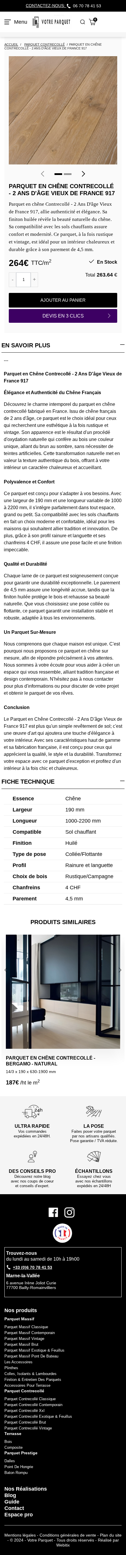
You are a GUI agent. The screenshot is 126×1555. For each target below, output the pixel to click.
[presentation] (42, 173)
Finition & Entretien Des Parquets (32, 1379)
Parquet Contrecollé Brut (25, 1422)
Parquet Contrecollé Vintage (28, 1428)
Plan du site (111, 1535)
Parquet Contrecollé (24, 1390)
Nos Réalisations (25, 1489)
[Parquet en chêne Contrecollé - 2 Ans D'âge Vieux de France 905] (63, 110)
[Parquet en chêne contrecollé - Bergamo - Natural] (63, 992)
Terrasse (12, 1433)
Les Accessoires (18, 1362)
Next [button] (120, 969)
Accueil (11, 44)
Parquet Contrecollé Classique (30, 1399)
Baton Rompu (16, 1472)
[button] (58, 174)
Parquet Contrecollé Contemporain (33, 1405)
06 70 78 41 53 (87, 6)
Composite (13, 1447)
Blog (10, 1495)
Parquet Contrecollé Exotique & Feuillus (38, 1416)
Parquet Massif (19, 1319)
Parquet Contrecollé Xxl (24, 1410)
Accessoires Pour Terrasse (27, 1385)
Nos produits (20, 1310)
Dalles (9, 1461)
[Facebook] (55, 1212)
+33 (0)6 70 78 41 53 (32, 1267)
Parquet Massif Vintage (24, 1338)
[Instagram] (69, 1212)
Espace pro (18, 1515)
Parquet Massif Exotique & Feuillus (34, 1350)
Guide (11, 1502)
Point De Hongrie (18, 1467)
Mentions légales (20, 1535)
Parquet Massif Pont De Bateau (31, 1356)
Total (90, 274)
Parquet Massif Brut (21, 1344)
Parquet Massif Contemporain (29, 1333)
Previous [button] (6, 969)
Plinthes (11, 1368)
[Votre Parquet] (51, 22)
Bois (8, 1441)
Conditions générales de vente (68, 1535)
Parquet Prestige (21, 1453)
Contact (14, 1508)
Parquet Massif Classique (26, 1327)
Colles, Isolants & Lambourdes (30, 1374)
